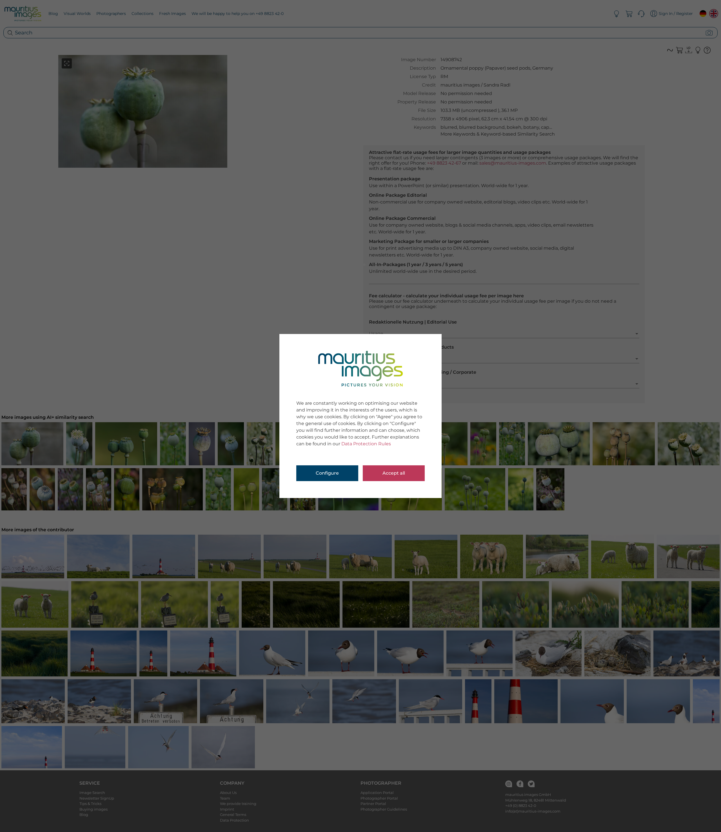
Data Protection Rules (366, 443)
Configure (327, 473)
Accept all (393, 473)
